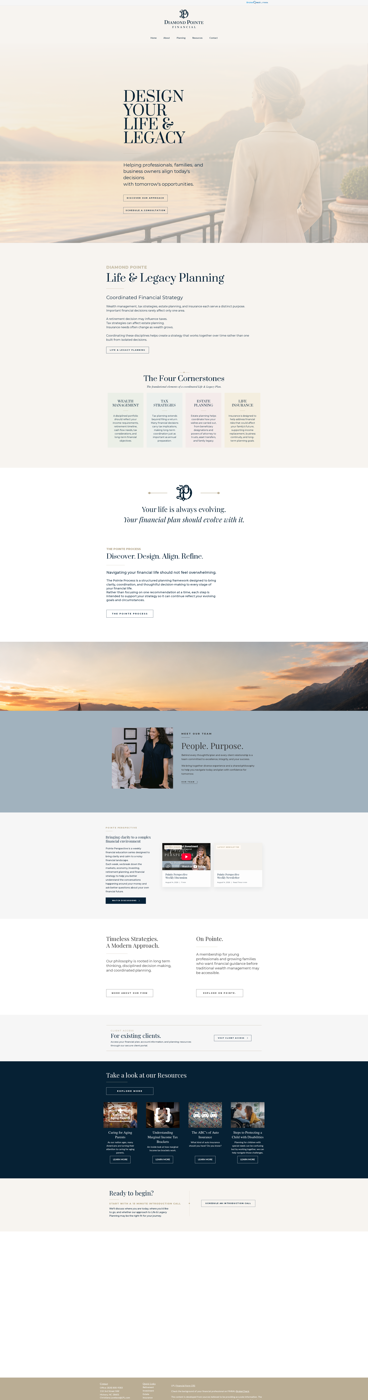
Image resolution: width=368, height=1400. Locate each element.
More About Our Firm (130, 993)
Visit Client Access (231, 1038)
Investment (148, 1391)
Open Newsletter (238, 865)
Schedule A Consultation (145, 210)
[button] (153, 38)
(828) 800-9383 (115, 1388)
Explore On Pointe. (219, 993)
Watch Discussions (124, 900)
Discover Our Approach (145, 198)
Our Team (188, 782)
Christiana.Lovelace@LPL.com (115, 1398)
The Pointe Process (130, 613)
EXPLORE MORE (130, 1091)
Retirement (148, 1387)
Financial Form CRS (185, 1386)
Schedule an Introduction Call (228, 1203)
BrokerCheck (242, 1391)
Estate (146, 1394)
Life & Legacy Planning (127, 350)
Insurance (148, 1398)
